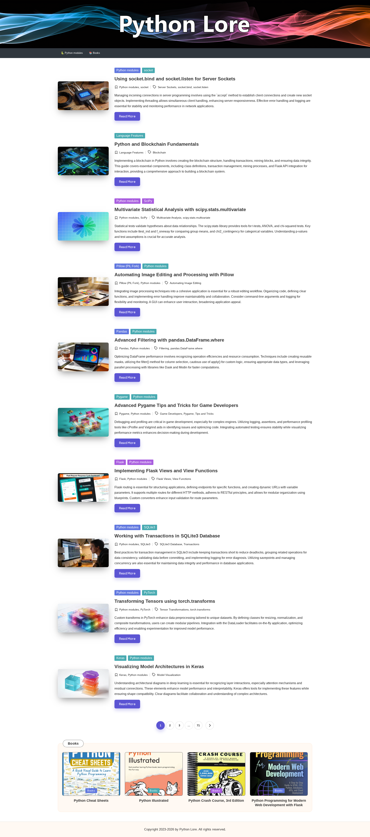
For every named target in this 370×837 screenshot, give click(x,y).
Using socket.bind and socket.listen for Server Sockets (174, 78)
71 (198, 725)
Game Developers (171, 413)
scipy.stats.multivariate (196, 217)
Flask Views (163, 478)
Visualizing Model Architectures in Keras (159, 666)
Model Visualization (169, 674)
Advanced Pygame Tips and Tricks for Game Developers (176, 405)
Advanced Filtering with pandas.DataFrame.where (169, 340)
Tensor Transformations (174, 609)
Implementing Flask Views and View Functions (166, 470)
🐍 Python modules (72, 52)
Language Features (129, 135)
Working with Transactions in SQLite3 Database (167, 535)
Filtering (164, 348)
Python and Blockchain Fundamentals (156, 144)
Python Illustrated (153, 800)
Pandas (121, 331)
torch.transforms (200, 609)
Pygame (122, 396)
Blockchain (159, 152)
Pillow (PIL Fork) (127, 266)
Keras (120, 658)
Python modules (127, 70)
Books (91, 790)
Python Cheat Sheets (91, 800)
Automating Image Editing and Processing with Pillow (174, 274)
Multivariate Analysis (169, 217)
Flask (120, 462)
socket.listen (200, 87)
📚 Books (94, 52)
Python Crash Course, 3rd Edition (216, 800)
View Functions (181, 478)
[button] (209, 725)
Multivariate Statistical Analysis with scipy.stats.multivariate (180, 209)
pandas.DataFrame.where (187, 348)
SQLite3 (149, 527)
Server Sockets (167, 87)
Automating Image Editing (185, 283)
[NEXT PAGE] (209, 725)
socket (148, 70)
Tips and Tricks (204, 413)
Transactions (191, 544)
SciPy (148, 201)
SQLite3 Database (171, 544)
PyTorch (149, 592)
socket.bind (185, 87)
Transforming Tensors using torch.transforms (164, 601)
